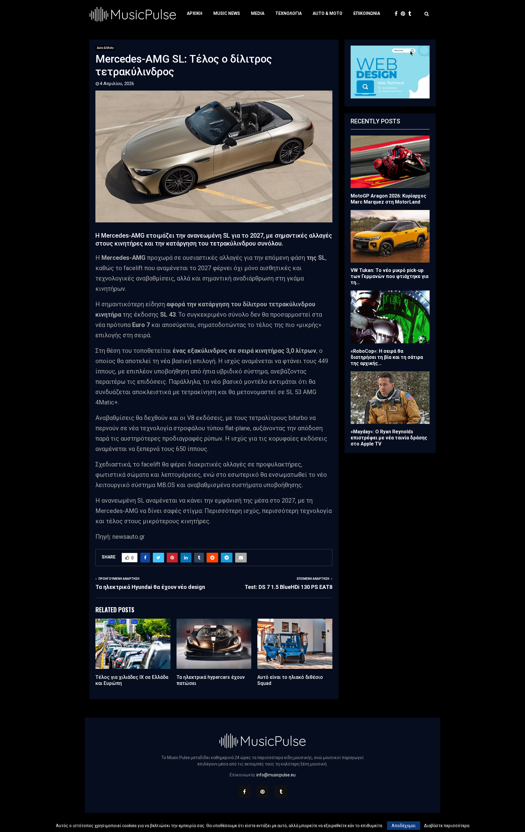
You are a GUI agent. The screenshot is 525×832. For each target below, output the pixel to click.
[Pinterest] (404, 13)
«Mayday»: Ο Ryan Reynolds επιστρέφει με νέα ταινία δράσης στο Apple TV (389, 438)
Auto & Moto (327, 13)
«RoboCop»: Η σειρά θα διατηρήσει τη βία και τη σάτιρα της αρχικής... (387, 357)
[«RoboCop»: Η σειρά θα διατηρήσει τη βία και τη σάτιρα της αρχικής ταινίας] (390, 317)
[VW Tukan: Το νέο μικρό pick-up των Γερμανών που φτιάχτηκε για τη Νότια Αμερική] (390, 236)
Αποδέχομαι (404, 825)
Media (257, 13)
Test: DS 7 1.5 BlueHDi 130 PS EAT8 (288, 587)
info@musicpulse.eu (276, 774)
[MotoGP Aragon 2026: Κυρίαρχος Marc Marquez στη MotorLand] (390, 162)
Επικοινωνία (366, 13)
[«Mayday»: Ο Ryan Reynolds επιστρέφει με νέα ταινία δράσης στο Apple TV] (390, 397)
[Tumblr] (411, 13)
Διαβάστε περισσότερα (446, 825)
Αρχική (194, 13)
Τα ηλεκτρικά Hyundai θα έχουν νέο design (150, 587)
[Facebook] (398, 13)
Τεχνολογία (288, 13)
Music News (226, 13)
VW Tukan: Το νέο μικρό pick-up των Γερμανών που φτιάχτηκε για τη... (389, 276)
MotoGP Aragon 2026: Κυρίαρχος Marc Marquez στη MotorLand (388, 199)
